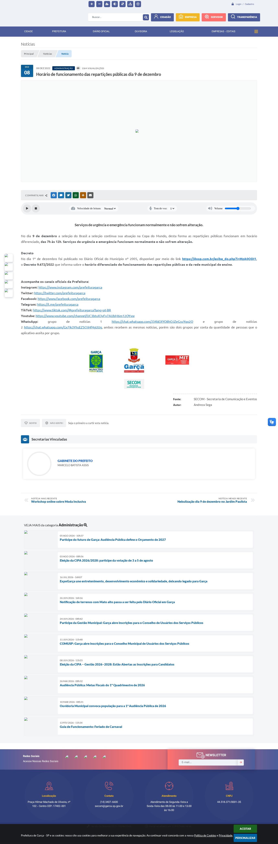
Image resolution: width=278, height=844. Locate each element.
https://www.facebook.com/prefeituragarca (69, 299)
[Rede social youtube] (8, 275)
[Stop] (36, 208)
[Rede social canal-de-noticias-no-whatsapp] (8, 267)
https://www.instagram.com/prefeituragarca (70, 287)
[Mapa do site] (130, 4)
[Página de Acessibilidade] (138, 4)
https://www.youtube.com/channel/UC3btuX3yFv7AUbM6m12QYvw (85, 316)
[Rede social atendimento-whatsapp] (8, 258)
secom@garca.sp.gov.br (109, 806)
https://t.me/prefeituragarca (57, 304)
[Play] (27, 208)
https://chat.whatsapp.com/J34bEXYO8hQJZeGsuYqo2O (152, 321)
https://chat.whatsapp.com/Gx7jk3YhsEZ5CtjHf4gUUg (63, 327)
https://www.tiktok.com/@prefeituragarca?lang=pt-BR (72, 310)
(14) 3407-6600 (109, 802)
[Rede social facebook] (8, 293)
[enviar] (241, 762)
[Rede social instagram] (8, 284)
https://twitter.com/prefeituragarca (59, 293)
